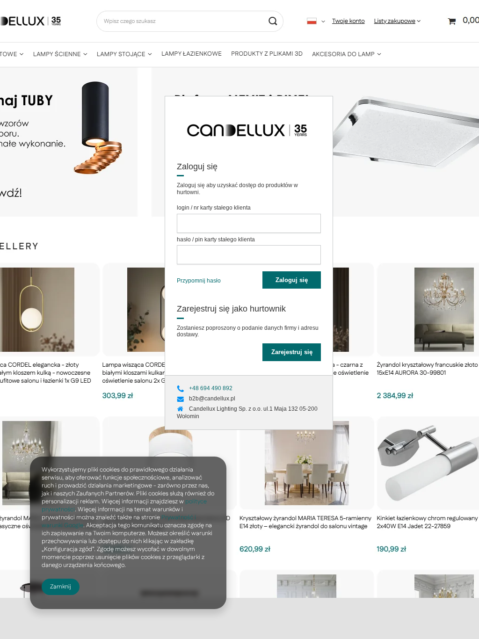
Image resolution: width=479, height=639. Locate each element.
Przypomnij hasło (199, 280)
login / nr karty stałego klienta (214, 207)
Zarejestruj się (291, 352)
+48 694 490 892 (210, 388)
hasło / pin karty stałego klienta (216, 239)
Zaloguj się (292, 279)
